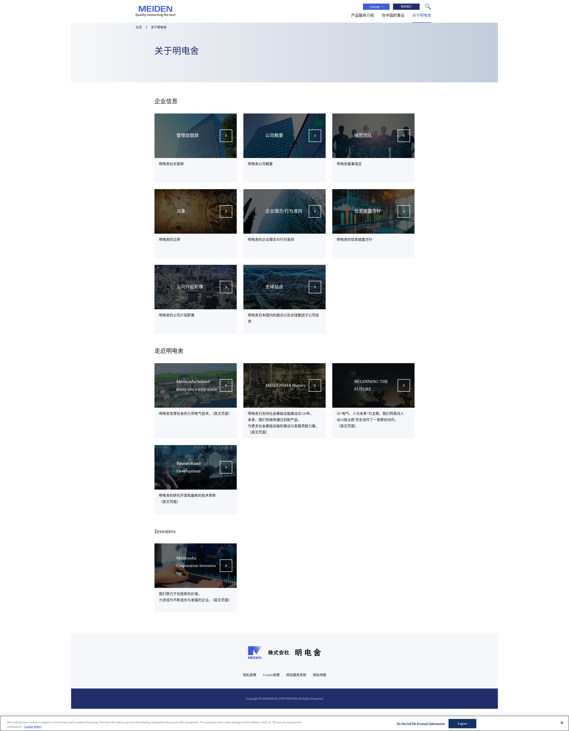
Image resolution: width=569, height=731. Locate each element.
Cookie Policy (33, 726)
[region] (284, 723)
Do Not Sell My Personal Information (421, 723)
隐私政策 (249, 675)
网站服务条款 (296, 675)
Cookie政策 (271, 675)
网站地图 (319, 675)
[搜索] (428, 6)
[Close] (562, 723)
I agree (462, 723)
